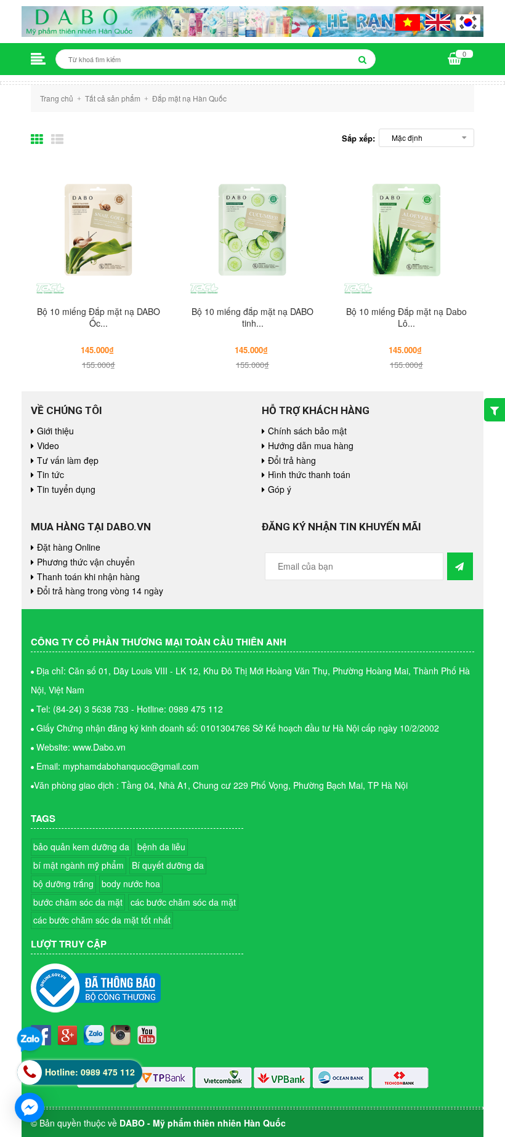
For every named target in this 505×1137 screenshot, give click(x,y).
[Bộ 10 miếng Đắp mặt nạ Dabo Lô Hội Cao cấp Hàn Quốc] (406, 229)
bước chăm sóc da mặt (78, 902)
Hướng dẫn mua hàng (311, 445)
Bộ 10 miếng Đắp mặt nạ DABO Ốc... (98, 317)
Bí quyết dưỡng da (168, 865)
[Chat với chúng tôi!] (29, 1107)
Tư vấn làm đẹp (68, 460)
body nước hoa (131, 883)
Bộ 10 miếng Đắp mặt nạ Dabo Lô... (406, 317)
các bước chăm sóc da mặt (183, 902)
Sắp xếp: (358, 138)
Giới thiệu (55, 431)
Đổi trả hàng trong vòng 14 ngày (100, 590)
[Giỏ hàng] (455, 59)
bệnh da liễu (161, 846)
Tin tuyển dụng (66, 489)
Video (48, 445)
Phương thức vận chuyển (86, 562)
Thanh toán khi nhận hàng (88, 576)
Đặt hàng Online (68, 547)
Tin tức (50, 474)
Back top (443, 902)
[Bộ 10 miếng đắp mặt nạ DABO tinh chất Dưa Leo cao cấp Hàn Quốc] (252, 229)
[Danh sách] (58, 138)
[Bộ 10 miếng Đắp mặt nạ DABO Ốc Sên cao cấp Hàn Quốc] (98, 229)
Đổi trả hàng (292, 460)
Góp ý (279, 489)
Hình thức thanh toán (309, 474)
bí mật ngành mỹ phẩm (78, 865)
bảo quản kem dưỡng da (81, 846)
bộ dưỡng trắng (63, 883)
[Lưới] (39, 138)
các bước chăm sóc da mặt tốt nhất (102, 920)
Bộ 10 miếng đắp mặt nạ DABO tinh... (252, 317)
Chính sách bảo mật (307, 431)
